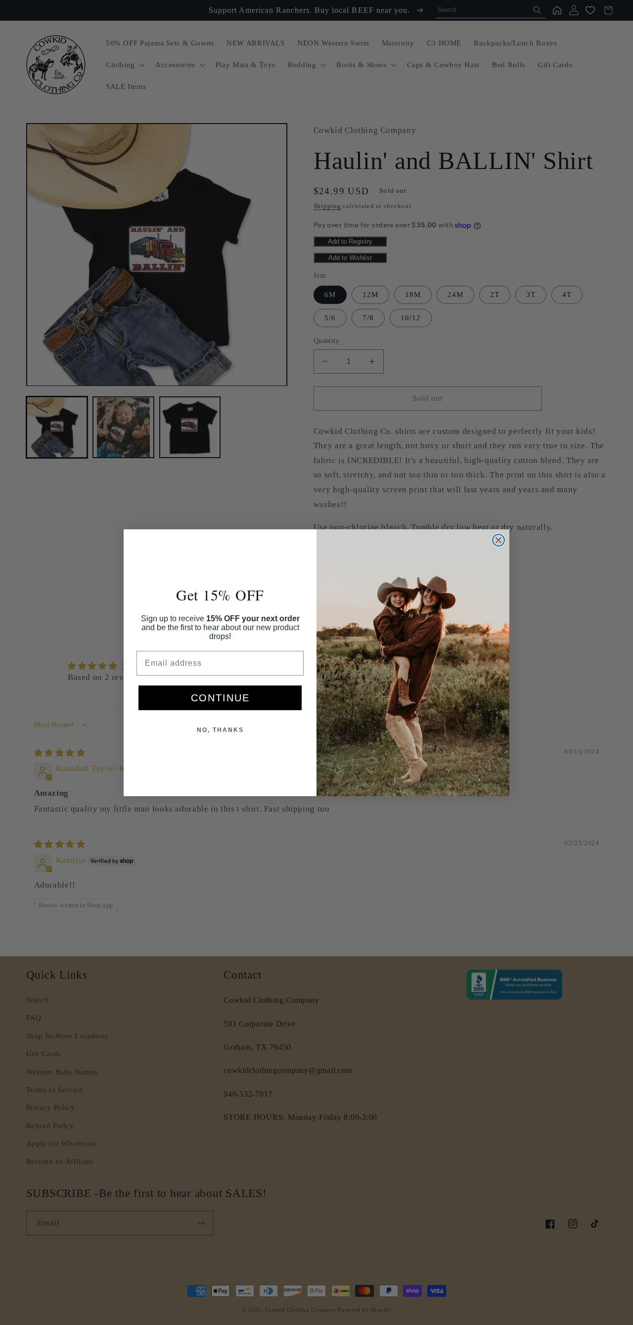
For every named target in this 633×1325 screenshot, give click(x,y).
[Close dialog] (498, 540)
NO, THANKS (220, 730)
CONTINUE (220, 697)
